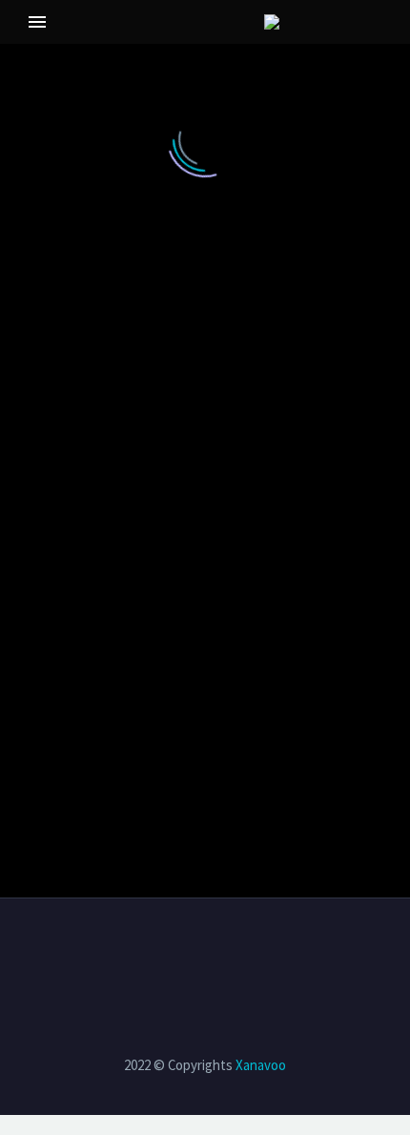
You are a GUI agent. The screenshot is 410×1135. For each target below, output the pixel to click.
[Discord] (242, 950)
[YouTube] (217, 950)
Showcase (230, 50)
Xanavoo (261, 1065)
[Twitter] (167, 950)
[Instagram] (192, 950)
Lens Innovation (85, 50)
